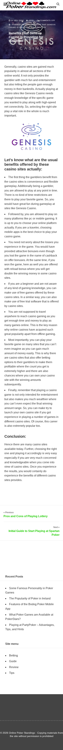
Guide (13, 661)
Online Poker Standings (31, 5)
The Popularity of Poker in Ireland (30, 598)
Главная (16, 25)
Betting (13, 655)
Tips (11, 672)
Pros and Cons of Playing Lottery (26, 516)
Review (26, 25)
